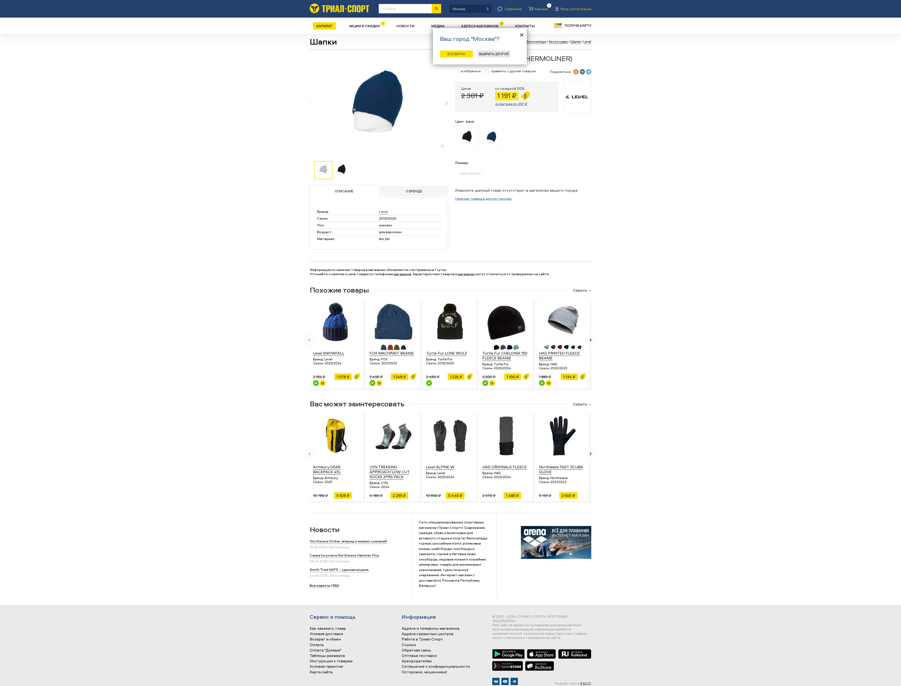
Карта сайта (321, 672)
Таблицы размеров (327, 655)
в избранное (471, 71)
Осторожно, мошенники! (424, 672)
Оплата (317, 645)
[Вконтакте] (496, 681)
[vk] (582, 71)
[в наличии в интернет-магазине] (323, 383)
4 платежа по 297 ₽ (511, 103)
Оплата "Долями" (325, 650)
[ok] (576, 71)
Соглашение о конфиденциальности (436, 666)
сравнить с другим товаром (513, 71)
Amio (585, 683)
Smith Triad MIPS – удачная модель (339, 569)
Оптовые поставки (419, 655)
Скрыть (580, 290)
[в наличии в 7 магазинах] (485, 383)
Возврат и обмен (325, 639)
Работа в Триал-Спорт (422, 639)
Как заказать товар (328, 628)
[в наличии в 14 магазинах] (542, 383)
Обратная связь (416, 650)
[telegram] (588, 71)
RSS (336, 585)
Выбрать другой (494, 54)
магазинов (402, 273)
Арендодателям (416, 661)
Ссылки (409, 645)
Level (383, 211)
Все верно (456, 54)
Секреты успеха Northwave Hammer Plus (344, 555)
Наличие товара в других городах (483, 198)
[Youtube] (505, 681)
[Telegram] (514, 681)
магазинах (466, 273)
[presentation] (314, 103)
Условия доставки (326, 634)
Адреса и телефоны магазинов (430, 628)
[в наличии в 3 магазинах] (429, 383)
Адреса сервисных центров (427, 634)
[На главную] (339, 8)
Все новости (320, 585)
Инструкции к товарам (331, 661)
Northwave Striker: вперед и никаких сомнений (348, 541)
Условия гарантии (326, 666)
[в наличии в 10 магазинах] (316, 383)
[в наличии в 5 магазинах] (372, 383)
